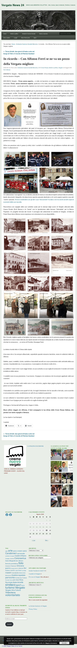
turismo (10, 587)
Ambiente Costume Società (28, 33)
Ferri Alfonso (6, 70)
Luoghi (15, 37)
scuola (20, 582)
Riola (21, 580)
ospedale (21, 575)
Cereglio (7, 558)
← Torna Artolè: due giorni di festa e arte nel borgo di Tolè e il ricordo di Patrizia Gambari (18, 52)
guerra (8, 568)
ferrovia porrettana (11, 563)
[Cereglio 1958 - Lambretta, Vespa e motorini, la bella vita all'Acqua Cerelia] (56, 490)
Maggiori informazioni (51, 643)
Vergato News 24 (12, 5)
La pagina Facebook (35, 446)
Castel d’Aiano (20, 555)
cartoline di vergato (9, 556)
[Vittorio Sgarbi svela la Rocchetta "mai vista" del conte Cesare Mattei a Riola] (67, 490)
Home (4, 33)
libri (25, 568)
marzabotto (15, 573)
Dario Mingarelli (10, 561)
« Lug (33, 540)
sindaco (10, 584)
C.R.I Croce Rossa (43, 67)
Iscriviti (9, 624)
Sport (35, 37)
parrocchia (10, 577)
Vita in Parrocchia (25, 37)
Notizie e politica (14, 33)
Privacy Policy (33, 609)
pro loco (16, 580)
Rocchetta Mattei (11, 582)
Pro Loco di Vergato (34, 577)
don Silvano (19, 561)
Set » (46, 540)
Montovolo (8, 575)
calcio (25, 551)
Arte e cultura (6, 37)
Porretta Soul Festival (21, 578)
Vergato (60, 67)
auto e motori (17, 551)
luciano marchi (10, 570)
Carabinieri (11, 553)
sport (18, 584)
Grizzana (20, 565)
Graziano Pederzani (10, 566)
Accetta (64, 643)
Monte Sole (22, 573)
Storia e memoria (43, 33)
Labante (20, 568)
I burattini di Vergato (34, 574)
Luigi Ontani (18, 570)
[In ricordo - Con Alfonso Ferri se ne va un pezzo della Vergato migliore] (67, 466)
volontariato (12, 595)
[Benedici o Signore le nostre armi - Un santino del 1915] (67, 502)
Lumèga (24, 570)
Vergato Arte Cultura (13, 590)
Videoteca (10, 592)
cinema (12, 558)
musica (14, 575)
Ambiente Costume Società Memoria (26, 44)
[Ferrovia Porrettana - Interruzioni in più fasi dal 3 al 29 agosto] (56, 502)
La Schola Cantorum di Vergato (38, 606)
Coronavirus (20, 558)
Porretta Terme (9, 580)
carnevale (21, 553)
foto (21, 563)
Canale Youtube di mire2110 (37, 571)
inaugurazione (14, 568)
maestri (8, 572)
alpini (6, 551)
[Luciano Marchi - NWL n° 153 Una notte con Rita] (56, 478)
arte (10, 550)
